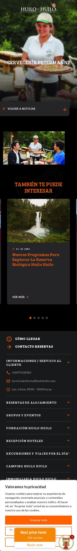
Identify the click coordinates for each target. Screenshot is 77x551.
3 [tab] (38, 318)
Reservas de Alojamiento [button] (31, 402)
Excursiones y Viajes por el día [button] (37, 453)
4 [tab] (43, 318)
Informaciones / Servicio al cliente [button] (33, 362)
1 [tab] (30, 318)
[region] (38, 515)
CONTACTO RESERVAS (29, 347)
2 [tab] (34, 318)
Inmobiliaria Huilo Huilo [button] (31, 478)
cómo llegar (23, 339)
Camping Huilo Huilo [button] (26, 466)
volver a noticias (19, 109)
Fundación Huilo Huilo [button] (29, 428)
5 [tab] (47, 318)
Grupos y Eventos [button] (23, 415)
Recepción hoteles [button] (24, 440)
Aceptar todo (38, 520)
